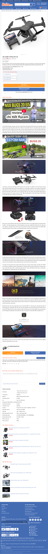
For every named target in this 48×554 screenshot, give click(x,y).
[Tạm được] (10, 364)
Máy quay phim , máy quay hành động (20, 10)
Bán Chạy (26, 8)
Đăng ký (24, 521)
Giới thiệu (3, 0)
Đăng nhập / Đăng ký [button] (37, 0)
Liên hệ (30, 0)
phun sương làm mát (18, 6)
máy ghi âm (30, 6)
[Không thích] (8, 364)
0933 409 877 (43, 3)
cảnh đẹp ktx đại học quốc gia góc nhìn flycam (20, 493)
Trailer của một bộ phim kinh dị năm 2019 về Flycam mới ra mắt (23, 487)
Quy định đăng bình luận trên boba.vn (10, 383)
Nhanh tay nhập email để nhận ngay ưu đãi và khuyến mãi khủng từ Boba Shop (14, 520)
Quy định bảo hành (28, 511)
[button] (24, 85)
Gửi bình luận (42, 383)
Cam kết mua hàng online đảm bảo (31, 506)
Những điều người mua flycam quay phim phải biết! (21, 464)
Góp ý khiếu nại (4, 508)
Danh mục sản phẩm (8, 8)
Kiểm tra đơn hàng (17, 0)
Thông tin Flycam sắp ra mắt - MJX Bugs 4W (19, 480)
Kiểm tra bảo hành (25, 0)
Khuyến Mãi (34, 8)
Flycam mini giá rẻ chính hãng (35, 10)
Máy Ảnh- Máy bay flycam (7, 10)
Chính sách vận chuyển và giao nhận (31, 513)
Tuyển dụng (4, 511)
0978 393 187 (43, 4)
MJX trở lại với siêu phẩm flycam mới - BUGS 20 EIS (21, 472)
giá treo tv (23, 6)
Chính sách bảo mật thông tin (30, 514)
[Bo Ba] (7, 4)
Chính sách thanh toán (29, 508)
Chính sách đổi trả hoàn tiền (29, 509)
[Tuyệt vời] (16, 364)
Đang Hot (19, 8)
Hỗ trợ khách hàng (10, 0)
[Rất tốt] (14, 364)
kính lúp (27, 6)
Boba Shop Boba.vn (35, 522)
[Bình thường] (12, 364)
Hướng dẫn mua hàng (5, 513)
